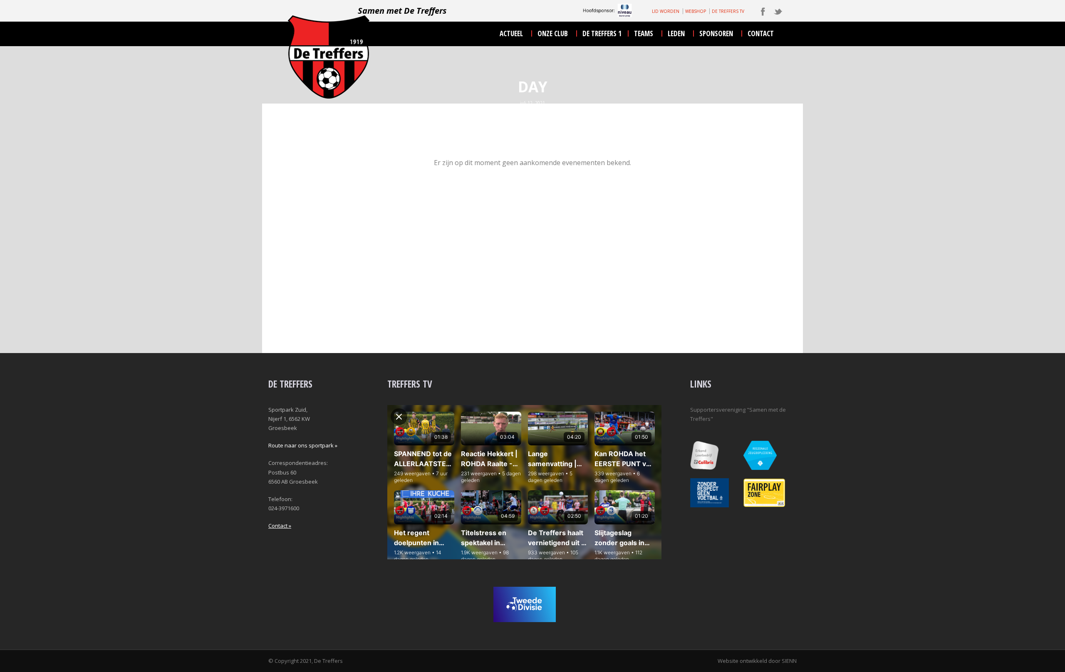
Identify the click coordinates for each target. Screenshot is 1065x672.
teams (643, 33)
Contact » (279, 525)
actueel (511, 33)
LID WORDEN (665, 11)
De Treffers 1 (602, 33)
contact (761, 33)
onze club (552, 33)
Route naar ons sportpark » (302, 445)
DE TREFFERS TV (728, 11)
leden (676, 33)
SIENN (789, 661)
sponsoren (716, 33)
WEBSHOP (695, 11)
